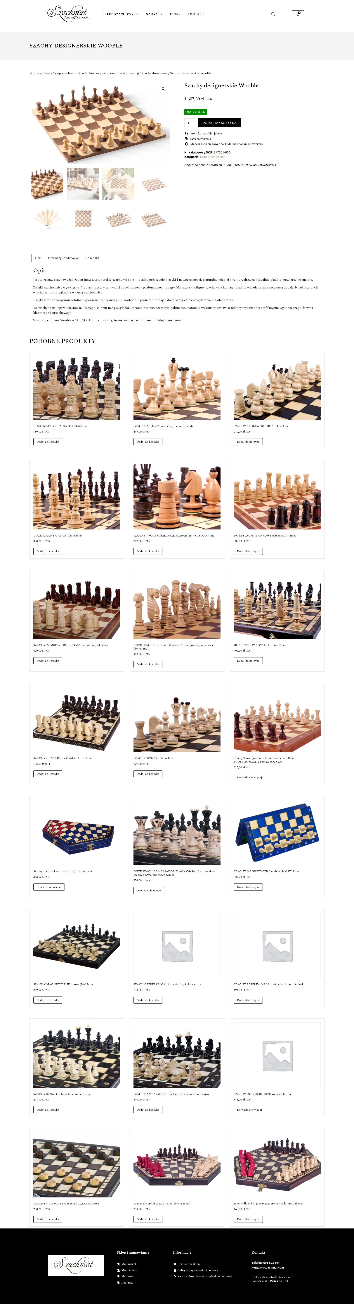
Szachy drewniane (154, 73)
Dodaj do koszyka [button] (48, 442)
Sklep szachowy (118, 14)
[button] (163, 89)
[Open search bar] (273, 14)
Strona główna (40, 73)
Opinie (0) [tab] (92, 258)
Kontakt (196, 14)
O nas (175, 14)
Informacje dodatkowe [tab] (63, 258)
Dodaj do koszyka (219, 122)
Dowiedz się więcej (249, 777)
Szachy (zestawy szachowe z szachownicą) (108, 73)
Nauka (152, 14)
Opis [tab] (38, 258)
